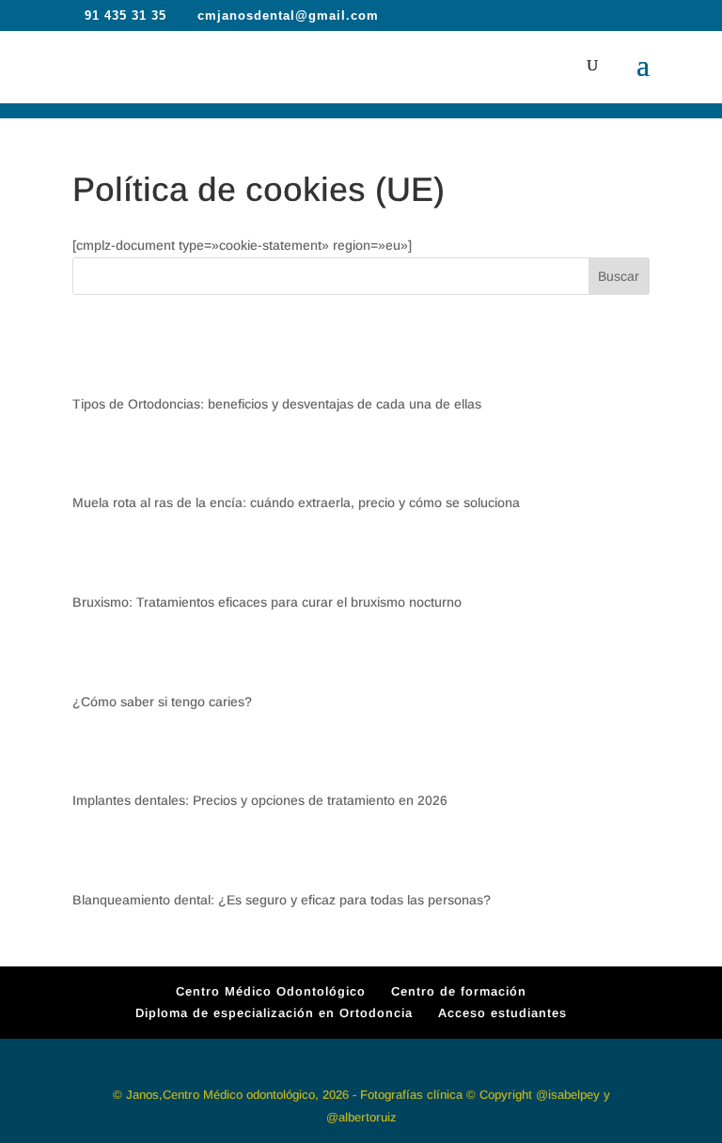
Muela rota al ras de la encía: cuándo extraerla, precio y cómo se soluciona (296, 502)
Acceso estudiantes (502, 1013)
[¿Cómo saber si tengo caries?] (103, 656)
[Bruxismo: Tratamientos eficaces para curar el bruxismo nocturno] (103, 556)
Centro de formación (458, 991)
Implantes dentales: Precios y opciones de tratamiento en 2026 (259, 800)
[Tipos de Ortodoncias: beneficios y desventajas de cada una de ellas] (103, 358)
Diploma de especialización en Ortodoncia (274, 1013)
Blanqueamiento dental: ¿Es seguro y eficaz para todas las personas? (281, 899)
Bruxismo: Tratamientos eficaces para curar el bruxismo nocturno (267, 602)
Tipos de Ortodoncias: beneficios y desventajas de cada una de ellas (276, 403)
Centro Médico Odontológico (271, 991)
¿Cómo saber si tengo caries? (162, 701)
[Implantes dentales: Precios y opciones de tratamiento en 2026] (103, 754)
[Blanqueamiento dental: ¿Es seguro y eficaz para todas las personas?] (103, 854)
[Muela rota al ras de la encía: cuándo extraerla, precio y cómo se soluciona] (103, 458)
